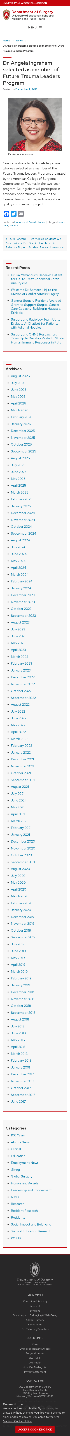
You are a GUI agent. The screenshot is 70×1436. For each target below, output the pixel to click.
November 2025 (23, 438)
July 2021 (17, 794)
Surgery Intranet (35, 1353)
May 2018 (18, 1040)
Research (17, 1204)
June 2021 (18, 800)
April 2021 (18, 814)
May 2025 (18, 479)
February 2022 (21, 746)
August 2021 (20, 787)
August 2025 (20, 458)
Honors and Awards (25, 222)
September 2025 (23, 451)
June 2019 (18, 951)
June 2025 (19, 472)
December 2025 (23, 431)
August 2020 (20, 869)
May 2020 (18, 882)
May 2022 (18, 725)
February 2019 (21, 978)
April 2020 (18, 889)
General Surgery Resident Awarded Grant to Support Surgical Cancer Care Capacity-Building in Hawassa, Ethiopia (36, 307)
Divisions (35, 1310)
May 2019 (18, 958)
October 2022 (21, 691)
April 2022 (18, 732)
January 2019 (20, 985)
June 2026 (19, 390)
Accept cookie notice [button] (35, 1429)
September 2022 (23, 698)
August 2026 (20, 376)
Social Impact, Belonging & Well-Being (35, 1315)
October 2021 (21, 773)
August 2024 (20, 540)
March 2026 (19, 410)
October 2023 (21, 609)
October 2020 (21, 855)
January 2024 (21, 588)
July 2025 (18, 465)
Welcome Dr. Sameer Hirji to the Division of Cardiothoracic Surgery (35, 292)
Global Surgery (21, 1176)
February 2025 (21, 499)
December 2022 (23, 677)
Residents (18, 1217)
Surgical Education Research (31, 1231)
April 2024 (18, 568)
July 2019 (18, 944)
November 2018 (22, 999)
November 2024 (23, 520)
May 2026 (18, 397)
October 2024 (21, 526)
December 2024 (23, 513)
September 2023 (23, 616)
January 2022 (21, 752)
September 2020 (23, 862)
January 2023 (21, 670)
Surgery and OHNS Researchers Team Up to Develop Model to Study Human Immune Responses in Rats (37, 338)
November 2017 (22, 1081)
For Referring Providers (35, 1329)
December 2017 (22, 1074)
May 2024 (18, 561)
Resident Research (24, 1211)
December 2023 (23, 595)
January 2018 (20, 1067)
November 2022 (23, 684)
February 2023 (21, 663)
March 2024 (20, 574)
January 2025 (21, 506)
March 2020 (20, 896)
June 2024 (19, 554)
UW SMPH (35, 1358)
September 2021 (23, 780)
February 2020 (21, 903)
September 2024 (23, 533)
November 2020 (23, 848)
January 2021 (20, 835)
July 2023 (18, 629)
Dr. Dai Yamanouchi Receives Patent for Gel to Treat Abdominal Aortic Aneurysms (36, 279)
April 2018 (18, 1047)
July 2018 (18, 1026)
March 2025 (19, 492)
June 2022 (18, 718)
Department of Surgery (32, 12)
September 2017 (23, 1095)
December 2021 (22, 759)
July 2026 (18, 383)
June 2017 (18, 1101)
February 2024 (21, 581)
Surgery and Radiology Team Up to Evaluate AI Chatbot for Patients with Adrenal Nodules (35, 323)
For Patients (35, 1324)
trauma (14, 225)
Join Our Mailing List (35, 1367)
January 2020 (21, 910)
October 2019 (21, 930)
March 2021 (19, 821)
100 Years (18, 1135)
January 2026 (21, 424)
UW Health (35, 1362)
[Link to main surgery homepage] (35, 1286)
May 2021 (18, 807)
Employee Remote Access (35, 1348)
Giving (15, 1170)
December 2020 (23, 841)
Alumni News (20, 1142)
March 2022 (19, 739)
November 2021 (22, 766)
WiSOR (16, 1238)
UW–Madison (25, 3)
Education (18, 1156)
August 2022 (20, 704)
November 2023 (23, 602)
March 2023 (19, 657)
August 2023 (20, 622)
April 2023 (18, 650)
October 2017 (21, 1088)
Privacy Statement (35, 1371)
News (41, 222)
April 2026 (18, 403)
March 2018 (19, 1054)
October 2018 (21, 1006)
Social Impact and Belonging (31, 1224)
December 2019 (22, 917)
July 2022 (18, 711)
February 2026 (21, 417)
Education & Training (35, 1301)
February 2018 (21, 1060)
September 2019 (23, 937)
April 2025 (18, 485)
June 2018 (18, 1033)
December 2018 (22, 992)
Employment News (25, 1163)
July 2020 (18, 876)
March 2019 (19, 971)
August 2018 (20, 1019)
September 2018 (23, 1013)
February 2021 (21, 828)
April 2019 (18, 965)
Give (35, 1344)
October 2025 (21, 444)
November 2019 (22, 923)
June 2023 (18, 636)
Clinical (16, 1149)
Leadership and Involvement (31, 1190)
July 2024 (18, 547)
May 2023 (18, 643)
